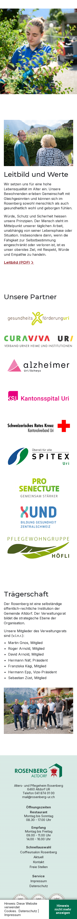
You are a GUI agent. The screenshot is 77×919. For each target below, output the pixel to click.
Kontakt (38, 862)
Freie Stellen (39, 867)
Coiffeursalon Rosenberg (38, 852)
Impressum (38, 881)
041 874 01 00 (45, 793)
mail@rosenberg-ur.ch (38, 797)
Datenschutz (38, 886)
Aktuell (38, 857)
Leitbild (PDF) (17, 262)
